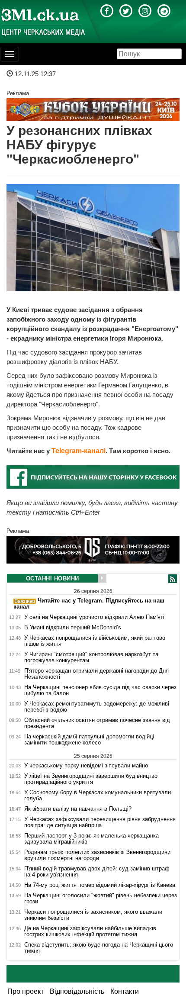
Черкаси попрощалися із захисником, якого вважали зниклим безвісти (93, 915)
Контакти (124, 991)
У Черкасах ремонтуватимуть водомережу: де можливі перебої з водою (96, 707)
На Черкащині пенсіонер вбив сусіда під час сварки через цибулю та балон (100, 690)
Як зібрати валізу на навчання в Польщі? (77, 809)
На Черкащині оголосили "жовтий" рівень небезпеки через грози (100, 898)
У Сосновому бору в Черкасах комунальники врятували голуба (97, 795)
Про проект (25, 991)
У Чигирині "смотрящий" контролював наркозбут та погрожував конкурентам (91, 657)
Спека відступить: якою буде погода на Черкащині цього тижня (98, 948)
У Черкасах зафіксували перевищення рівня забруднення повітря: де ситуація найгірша (100, 822)
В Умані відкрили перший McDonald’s (72, 628)
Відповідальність (77, 991)
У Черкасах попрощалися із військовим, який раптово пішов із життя (94, 641)
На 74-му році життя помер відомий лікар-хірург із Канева (99, 885)
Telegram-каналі (78, 450)
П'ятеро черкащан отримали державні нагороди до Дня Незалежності (96, 674)
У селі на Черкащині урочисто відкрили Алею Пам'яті (94, 617)
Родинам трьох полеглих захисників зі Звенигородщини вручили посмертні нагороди (97, 855)
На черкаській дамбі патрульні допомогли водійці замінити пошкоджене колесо (89, 740)
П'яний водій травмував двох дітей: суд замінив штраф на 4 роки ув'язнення (97, 872)
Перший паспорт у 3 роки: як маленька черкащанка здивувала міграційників (91, 839)
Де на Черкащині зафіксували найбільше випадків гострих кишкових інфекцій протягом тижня (90, 931)
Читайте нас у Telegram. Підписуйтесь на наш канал (88, 603)
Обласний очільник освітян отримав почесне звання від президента (97, 723)
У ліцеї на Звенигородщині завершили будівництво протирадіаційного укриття (90, 779)
